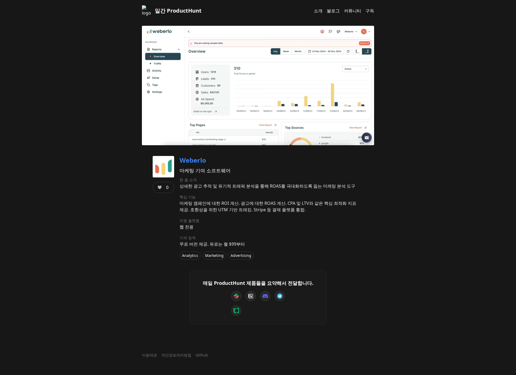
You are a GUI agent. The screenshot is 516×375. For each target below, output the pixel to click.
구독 (370, 11)
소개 (318, 11)
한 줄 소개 (188, 179)
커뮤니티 (352, 11)
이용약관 (149, 355)
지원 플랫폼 (189, 220)
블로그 (333, 11)
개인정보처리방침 (176, 355)
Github (202, 355)
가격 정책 (188, 237)
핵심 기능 (188, 196)
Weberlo (193, 160)
